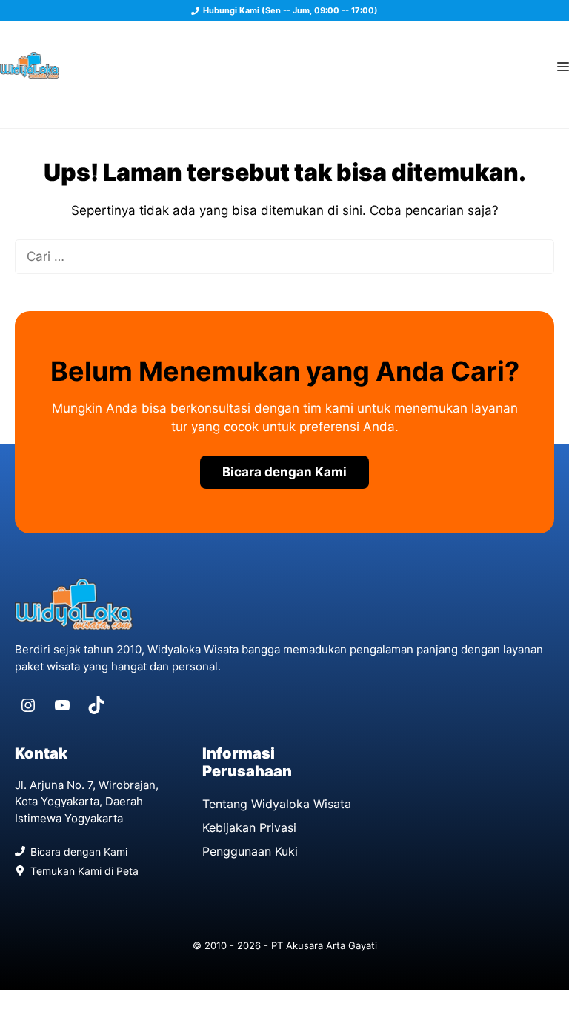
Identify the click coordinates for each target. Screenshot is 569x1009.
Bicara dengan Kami (284, 471)
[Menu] (563, 65)
